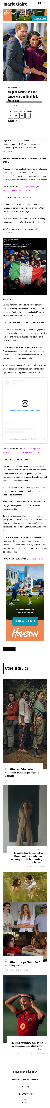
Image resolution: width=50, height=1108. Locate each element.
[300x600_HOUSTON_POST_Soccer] (25, 643)
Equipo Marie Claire (22, 111)
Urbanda (25, 1102)
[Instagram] (28, 1087)
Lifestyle (12, 87)
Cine (6, 766)
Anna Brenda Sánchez (14, 780)
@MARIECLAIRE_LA (35, 559)
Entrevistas (40, 850)
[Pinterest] (22, 115)
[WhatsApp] (28, 115)
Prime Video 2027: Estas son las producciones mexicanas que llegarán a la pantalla (21, 772)
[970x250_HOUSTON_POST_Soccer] (25, 20)
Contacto (34, 1079)
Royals (26, 121)
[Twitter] (16, 115)
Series (7, 959)
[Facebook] (10, 115)
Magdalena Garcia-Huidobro (18, 970)
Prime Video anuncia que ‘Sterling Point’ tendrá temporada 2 (22, 964)
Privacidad (16, 1079)
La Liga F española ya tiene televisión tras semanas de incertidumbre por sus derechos (28, 1046)
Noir (25, 1099)
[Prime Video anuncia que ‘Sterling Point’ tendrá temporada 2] (25, 917)
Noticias (26, 1079)
